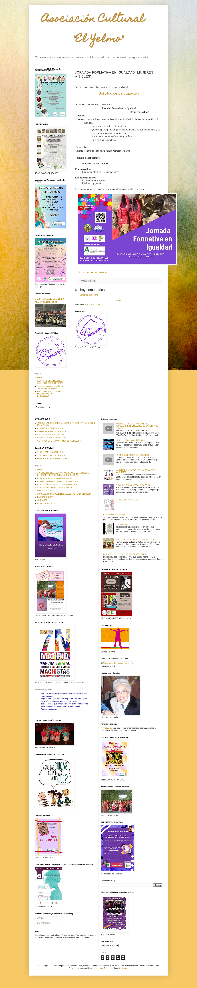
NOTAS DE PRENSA (46, 503)
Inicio (118, 300)
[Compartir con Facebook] (91, 280)
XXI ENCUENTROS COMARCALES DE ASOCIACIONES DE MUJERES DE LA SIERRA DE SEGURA (137, 426)
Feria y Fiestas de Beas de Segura (130, 440)
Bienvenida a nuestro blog (114, 515)
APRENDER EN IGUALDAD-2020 (51, 431)
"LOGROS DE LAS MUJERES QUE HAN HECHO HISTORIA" (50, 382)
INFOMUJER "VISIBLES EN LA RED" (52, 438)
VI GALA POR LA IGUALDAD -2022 (52, 452)
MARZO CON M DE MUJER (127, 500)
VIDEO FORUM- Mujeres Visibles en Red (54, 488)
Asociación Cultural (90, 29)
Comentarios (44, 923)
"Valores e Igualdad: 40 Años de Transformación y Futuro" (50, 387)
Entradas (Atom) (93, 305)
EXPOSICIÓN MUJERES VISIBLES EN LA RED (57, 484)
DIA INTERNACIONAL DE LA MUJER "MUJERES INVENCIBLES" (49, 393)
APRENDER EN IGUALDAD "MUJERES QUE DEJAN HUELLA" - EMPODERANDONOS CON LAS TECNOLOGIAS (64, 474)
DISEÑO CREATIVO (45, 491)
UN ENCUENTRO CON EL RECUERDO (132, 455)
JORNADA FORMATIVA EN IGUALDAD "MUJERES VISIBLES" (64, 494)
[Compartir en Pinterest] (94, 280)
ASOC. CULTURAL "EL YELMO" (50, 435)
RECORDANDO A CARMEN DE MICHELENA (135, 539)
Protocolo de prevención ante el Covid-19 (54, 478)
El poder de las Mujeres (93, 272)
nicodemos (98, 968)
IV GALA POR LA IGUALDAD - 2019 (52, 458)
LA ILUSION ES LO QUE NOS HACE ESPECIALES (124, 554)
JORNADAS (42, 500)
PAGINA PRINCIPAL (45, 497)
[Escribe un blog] (85, 280)
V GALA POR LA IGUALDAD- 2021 (51, 455)
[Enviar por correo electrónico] (82, 280)
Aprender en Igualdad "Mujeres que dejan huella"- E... (59, 481)
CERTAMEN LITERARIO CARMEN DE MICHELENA (59, 441)
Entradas (42, 918)
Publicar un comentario (88, 295)
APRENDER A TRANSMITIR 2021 (51, 428)
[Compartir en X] (88, 280)
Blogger (124, 968)
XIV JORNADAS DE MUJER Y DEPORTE (133, 485)
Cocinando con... (123, 524)
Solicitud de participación (118, 93)
